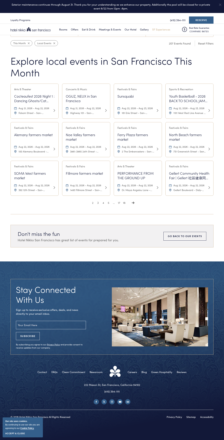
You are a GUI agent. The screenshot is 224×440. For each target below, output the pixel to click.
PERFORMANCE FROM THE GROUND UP (135, 175)
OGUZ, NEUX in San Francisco (81, 98)
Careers (132, 372)
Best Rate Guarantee (199, 27)
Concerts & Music (76, 89)
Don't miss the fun (39, 233)
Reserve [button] (202, 21)
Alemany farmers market (33, 134)
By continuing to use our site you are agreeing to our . (22, 424)
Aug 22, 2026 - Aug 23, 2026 (137, 108)
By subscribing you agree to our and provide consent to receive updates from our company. (49, 346)
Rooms (63, 29)
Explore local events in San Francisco (101, 66)
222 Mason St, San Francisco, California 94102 (112, 385)
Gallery (144, 29)
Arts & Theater (22, 89)
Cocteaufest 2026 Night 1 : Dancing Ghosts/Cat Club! (34, 98)
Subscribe (27, 336)
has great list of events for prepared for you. (68, 240)
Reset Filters (206, 43)
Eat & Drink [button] (88, 29)
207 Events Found (180, 43)
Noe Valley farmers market (80, 137)
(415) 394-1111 (112, 391)
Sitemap (191, 417)
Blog (144, 372)
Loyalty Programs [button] (20, 20)
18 (124, 202)
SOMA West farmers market (30, 175)
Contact (42, 372)
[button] (220, 5)
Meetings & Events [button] (110, 29)
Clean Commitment (73, 372)
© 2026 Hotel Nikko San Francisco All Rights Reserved (40, 417)
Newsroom (96, 372)
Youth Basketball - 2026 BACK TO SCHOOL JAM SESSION (187, 98)
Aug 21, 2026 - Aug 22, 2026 (34, 108)
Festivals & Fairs (127, 89)
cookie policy (27, 428)
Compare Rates (199, 31)
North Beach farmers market (185, 137)
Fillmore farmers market (84, 173)
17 (119, 202)
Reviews (182, 372)
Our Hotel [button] (130, 29)
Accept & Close (15, 433)
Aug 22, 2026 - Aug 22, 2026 (34, 146)
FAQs (54, 372)
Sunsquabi (125, 96)
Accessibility (207, 417)
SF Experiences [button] (161, 29)
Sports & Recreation (181, 89)
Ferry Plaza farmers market (132, 137)
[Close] (28, 43)
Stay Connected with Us (46, 294)
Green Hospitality (161, 372)
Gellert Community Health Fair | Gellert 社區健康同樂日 (189, 175)
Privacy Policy (53, 344)
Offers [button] (74, 29)
